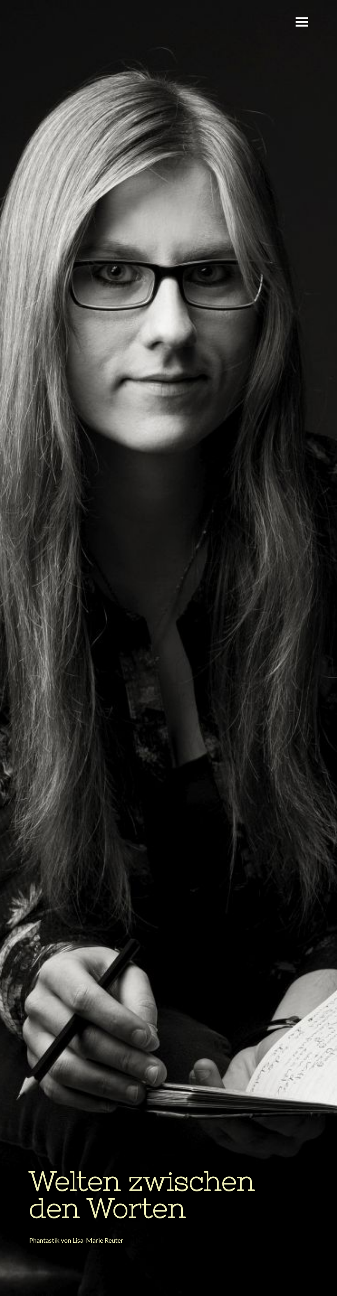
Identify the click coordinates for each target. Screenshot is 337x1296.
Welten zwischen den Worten (142, 1194)
